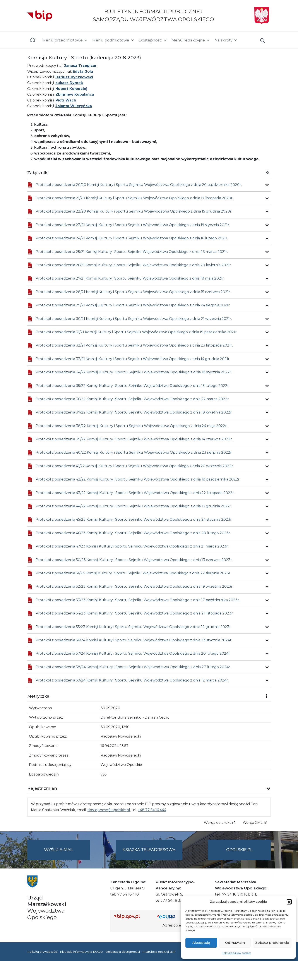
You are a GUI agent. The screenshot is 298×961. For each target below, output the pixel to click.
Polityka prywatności (42, 951)
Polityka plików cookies (236, 952)
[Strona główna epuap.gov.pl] (171, 916)
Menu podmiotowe (110, 40)
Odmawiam (235, 942)
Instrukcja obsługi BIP (158, 951)
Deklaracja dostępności (122, 951)
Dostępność (150, 40)
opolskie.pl (239, 849)
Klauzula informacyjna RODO (81, 951)
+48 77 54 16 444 (152, 810)
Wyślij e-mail (67, 853)
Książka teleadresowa (149, 849)
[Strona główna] (33, 40)
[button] (289, 901)
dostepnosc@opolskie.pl (108, 810)
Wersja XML (253, 822)
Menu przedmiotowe (62, 40)
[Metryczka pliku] (267, 185)
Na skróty (223, 40)
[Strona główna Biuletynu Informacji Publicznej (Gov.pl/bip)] (131, 916)
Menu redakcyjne (188, 40)
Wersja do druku (218, 822)
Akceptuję (201, 942)
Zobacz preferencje (272, 942)
